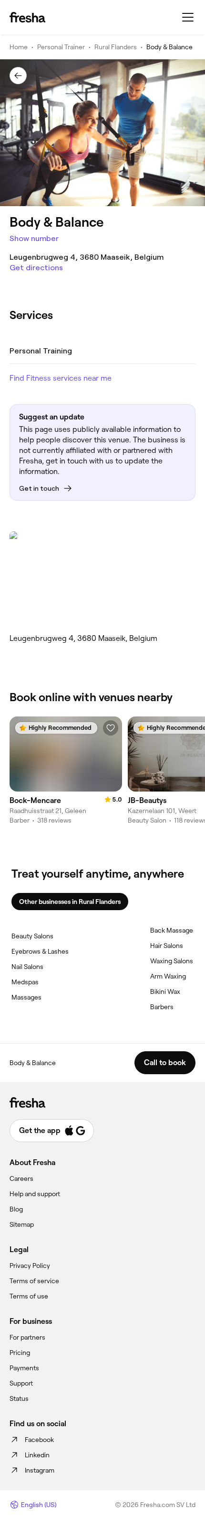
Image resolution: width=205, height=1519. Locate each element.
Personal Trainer (61, 47)
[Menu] (187, 17)
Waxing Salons (171, 961)
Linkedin (37, 1455)
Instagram (39, 1470)
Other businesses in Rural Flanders (70, 901)
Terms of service (34, 1281)
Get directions (36, 268)
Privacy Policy (30, 1265)
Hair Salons (166, 945)
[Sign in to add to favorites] (110, 728)
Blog (16, 1209)
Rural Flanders (115, 47)
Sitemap (22, 1224)
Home (19, 47)
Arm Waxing (168, 976)
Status (19, 1398)
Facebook (39, 1439)
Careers (21, 1178)
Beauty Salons (32, 936)
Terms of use (29, 1296)
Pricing (20, 1352)
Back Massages (173, 930)
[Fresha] (27, 17)
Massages (26, 997)
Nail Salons (27, 966)
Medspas (25, 982)
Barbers (162, 1007)
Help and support (35, 1194)
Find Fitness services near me (61, 378)
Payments (24, 1368)
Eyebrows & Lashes (40, 951)
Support (21, 1383)
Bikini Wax (165, 991)
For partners (27, 1337)
